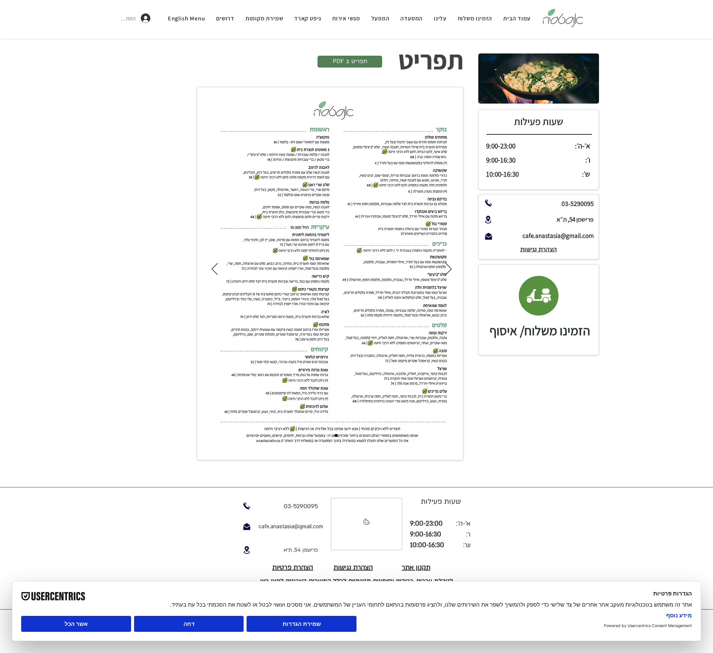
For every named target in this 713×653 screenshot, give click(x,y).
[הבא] (448, 269)
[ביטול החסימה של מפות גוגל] (366, 524)
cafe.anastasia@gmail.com (558, 236)
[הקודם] (215, 269)
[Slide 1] (327, 435)
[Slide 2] (336, 435)
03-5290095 (577, 203)
